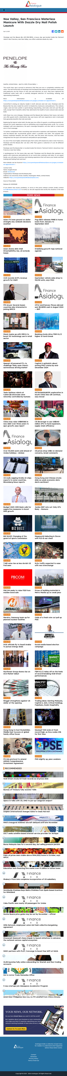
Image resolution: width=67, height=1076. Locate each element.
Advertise (33, 1056)
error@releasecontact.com (12, 189)
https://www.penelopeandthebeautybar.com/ (24, 177)
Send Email (11, 172)
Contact (33, 1054)
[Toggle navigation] (4, 10)
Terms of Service (33, 1060)
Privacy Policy (33, 1058)
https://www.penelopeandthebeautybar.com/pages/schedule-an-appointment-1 (29, 100)
